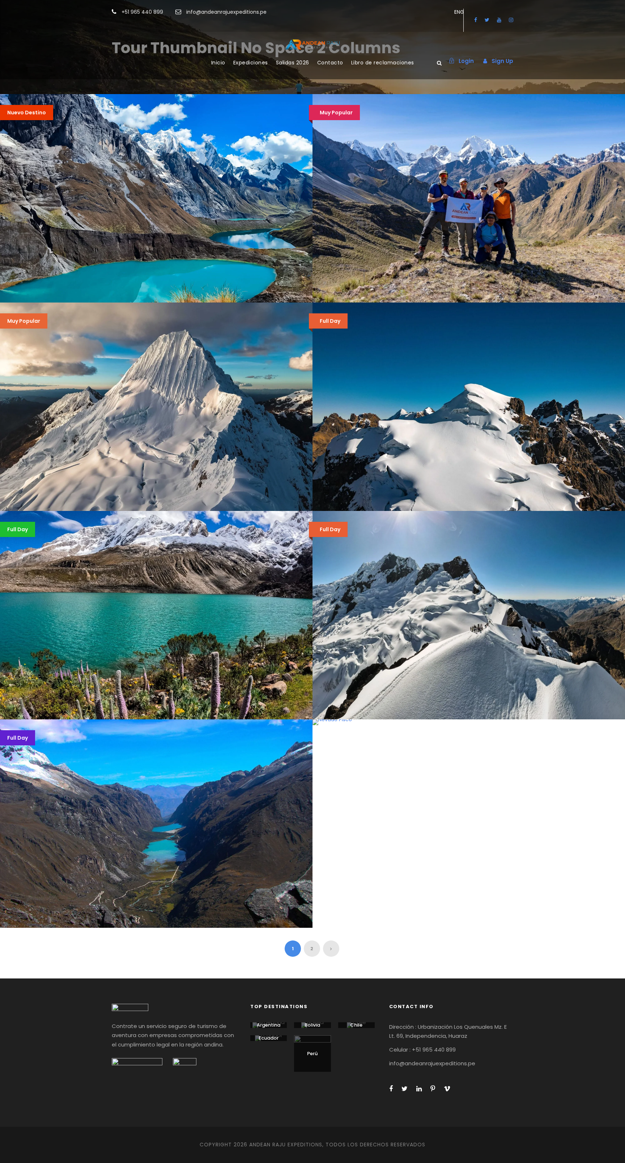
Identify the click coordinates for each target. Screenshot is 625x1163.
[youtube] (499, 20)
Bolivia (312, 1025)
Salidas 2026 (292, 62)
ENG (459, 12)
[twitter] (487, 20)
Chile (356, 1025)
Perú (312, 1053)
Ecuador (269, 1038)
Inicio (218, 62)
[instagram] (511, 20)
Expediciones (250, 62)
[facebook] (475, 20)
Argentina (268, 1025)
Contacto (330, 62)
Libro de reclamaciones (382, 62)
